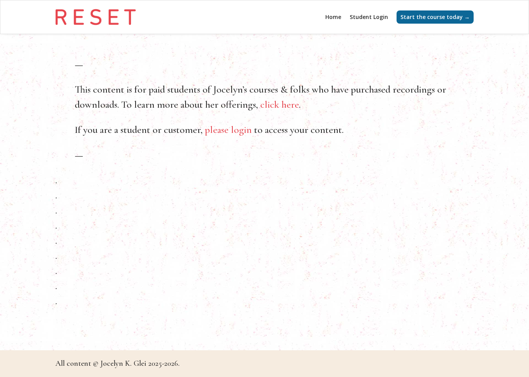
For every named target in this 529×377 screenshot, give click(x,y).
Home (333, 17)
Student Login (369, 17)
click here (279, 104)
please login (228, 130)
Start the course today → (435, 17)
